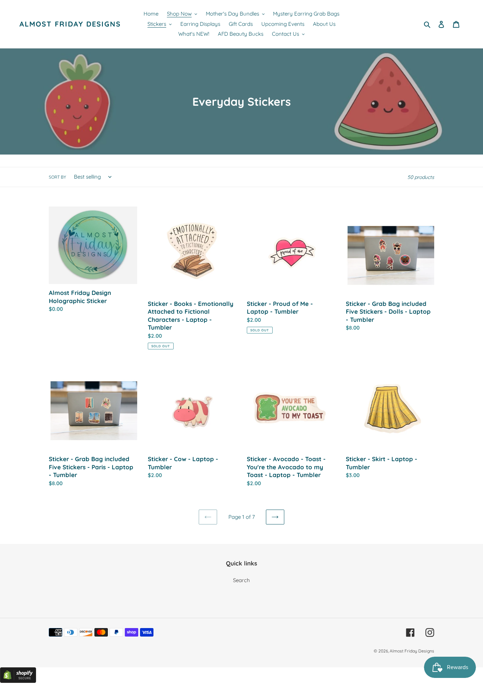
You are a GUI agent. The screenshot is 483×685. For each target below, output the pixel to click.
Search (241, 580)
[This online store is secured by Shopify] (18, 681)
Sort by (57, 177)
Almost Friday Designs (70, 24)
